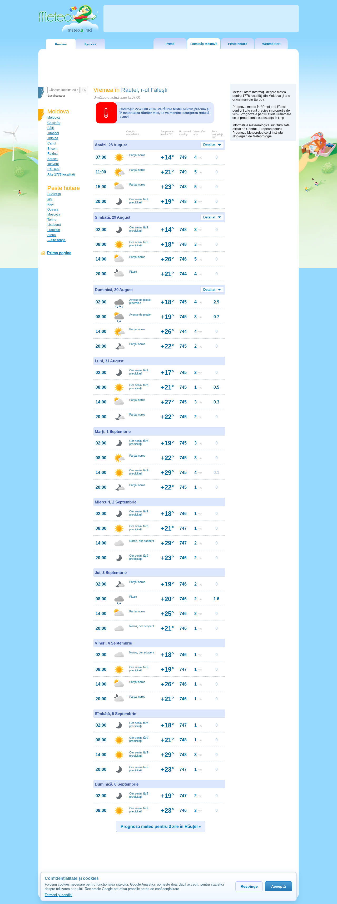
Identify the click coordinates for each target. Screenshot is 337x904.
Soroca (52, 159)
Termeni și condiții (58, 895)
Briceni (52, 149)
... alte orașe (56, 240)
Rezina (52, 154)
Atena (51, 235)
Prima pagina (59, 253)
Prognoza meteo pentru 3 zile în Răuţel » (161, 826)
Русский (90, 44)
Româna (61, 44)
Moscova (53, 214)
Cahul (51, 143)
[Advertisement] (263, 234)
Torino (51, 220)
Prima (170, 44)
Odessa (52, 209)
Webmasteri (271, 44)
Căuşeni (53, 169)
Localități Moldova (203, 44)
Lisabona (54, 225)
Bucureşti (54, 194)
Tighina (52, 138)
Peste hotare (237, 44)
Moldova (53, 117)
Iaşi (49, 199)
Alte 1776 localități (61, 174)
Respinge (249, 886)
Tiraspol (53, 133)
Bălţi (50, 128)
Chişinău (53, 123)
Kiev (50, 204)
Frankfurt (53, 230)
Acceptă (278, 886)
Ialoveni (53, 164)
